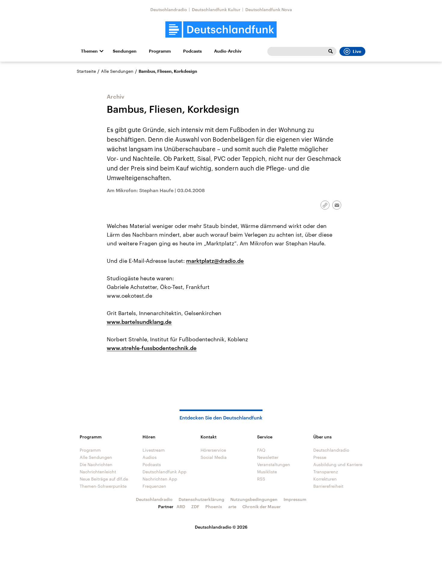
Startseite (86, 71)
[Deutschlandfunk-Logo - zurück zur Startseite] (221, 29)
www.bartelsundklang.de (139, 321)
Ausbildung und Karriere (337, 464)
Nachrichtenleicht (98, 471)
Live (357, 51)
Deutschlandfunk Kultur (216, 9)
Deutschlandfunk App (164, 471)
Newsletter (267, 457)
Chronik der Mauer (261, 506)
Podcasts (192, 51)
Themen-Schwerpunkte (103, 486)
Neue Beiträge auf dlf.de (104, 478)
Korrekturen (325, 478)
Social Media (214, 457)
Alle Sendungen (117, 71)
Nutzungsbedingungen (254, 499)
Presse (319, 457)
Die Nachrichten (96, 464)
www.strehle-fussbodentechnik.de (152, 348)
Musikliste (267, 471)
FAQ (261, 450)
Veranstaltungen (273, 464)
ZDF (195, 506)
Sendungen (125, 51)
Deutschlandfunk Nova (268, 9)
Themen (89, 51)
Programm (160, 51)
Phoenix (213, 506)
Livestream (154, 450)
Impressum (295, 499)
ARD (180, 506)
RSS (261, 478)
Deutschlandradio (168, 9)
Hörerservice (213, 450)
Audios (150, 457)
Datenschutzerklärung (201, 499)
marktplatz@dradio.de (215, 260)
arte (232, 506)
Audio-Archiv (227, 51)
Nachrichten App (160, 478)
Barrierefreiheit (328, 486)
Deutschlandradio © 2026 (221, 527)
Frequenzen (154, 486)
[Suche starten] (330, 51)
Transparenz (325, 471)
